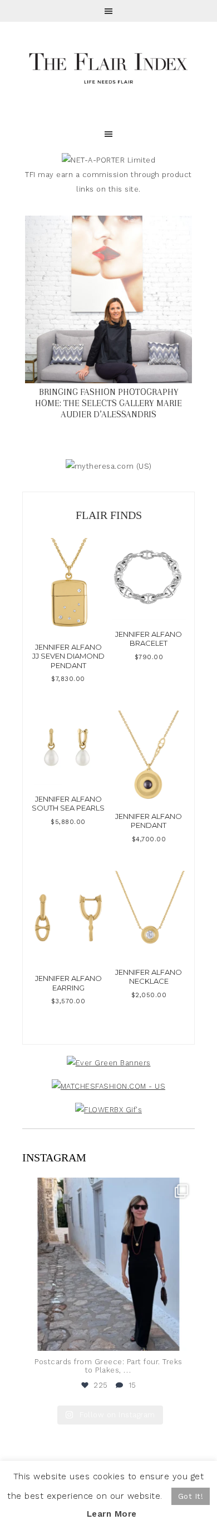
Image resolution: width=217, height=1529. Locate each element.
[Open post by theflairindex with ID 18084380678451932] (108, 1264)
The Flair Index (108, 67)
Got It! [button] (191, 1496)
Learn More (112, 1514)
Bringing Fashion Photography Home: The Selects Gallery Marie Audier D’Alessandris (108, 403)
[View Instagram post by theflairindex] (184, 1337)
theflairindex (107, 1188)
